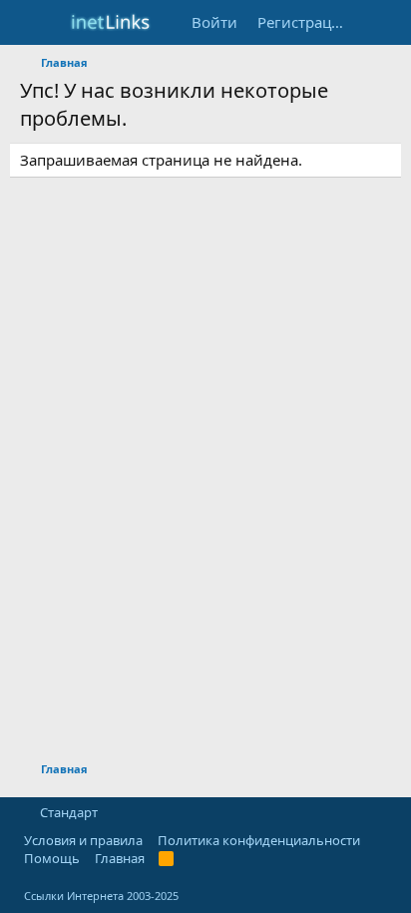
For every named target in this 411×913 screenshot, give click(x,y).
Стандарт (69, 812)
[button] (115, 812)
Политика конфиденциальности (259, 840)
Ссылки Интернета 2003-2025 (101, 895)
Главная (120, 858)
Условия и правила (83, 840)
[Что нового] (376, 22)
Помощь (52, 858)
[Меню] (37, 23)
